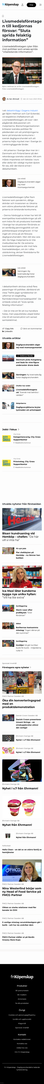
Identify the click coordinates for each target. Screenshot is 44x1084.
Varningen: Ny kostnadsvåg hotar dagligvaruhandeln (26, 274)
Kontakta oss (22, 1044)
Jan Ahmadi (14, 99)
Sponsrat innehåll (22, 1028)
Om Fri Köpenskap (22, 1052)
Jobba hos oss (22, 1048)
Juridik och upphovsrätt (22, 1019)
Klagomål (22, 1023)
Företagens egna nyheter (15, 667)
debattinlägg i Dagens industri (22, 110)
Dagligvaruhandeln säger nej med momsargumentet (29, 184)
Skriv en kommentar (32, 329)
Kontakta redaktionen (22, 1039)
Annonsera (22, 999)
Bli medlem (22, 995)
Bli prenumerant (22, 991)
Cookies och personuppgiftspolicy (22, 1015)
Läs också (21, 179)
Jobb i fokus (9, 429)
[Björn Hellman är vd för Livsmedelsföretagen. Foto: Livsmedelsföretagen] (22, 70)
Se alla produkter (22, 1003)
